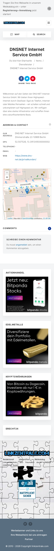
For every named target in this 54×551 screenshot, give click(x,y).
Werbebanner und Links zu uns (27, 530)
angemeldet (21, 244)
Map (16, 34)
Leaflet (10, 218)
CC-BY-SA (46, 218)
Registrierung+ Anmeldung (17, 10)
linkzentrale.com (40, 546)
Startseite (27, 60)
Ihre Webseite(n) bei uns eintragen (29, 534)
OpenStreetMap (27, 218)
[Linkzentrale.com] (14, 23)
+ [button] (7, 172)
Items (39, 60)
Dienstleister (25, 64)
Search (40, 34)
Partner (29, 539)
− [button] (7, 177)
